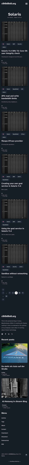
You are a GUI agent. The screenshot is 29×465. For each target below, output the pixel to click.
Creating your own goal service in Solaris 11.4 (11, 184)
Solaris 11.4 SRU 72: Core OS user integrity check (14, 52)
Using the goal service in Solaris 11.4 (12, 229)
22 (6, 296)
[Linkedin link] (9, 334)
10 (19, 293)
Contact (3, 429)
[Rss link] (12, 334)
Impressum (4, 433)
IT (2, 60)
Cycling (3, 372)
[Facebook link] (5, 334)
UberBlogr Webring (14, 461)
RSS (2, 444)
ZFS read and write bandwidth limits (10, 97)
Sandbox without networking (14, 273)
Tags (2, 421)
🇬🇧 (3, 44)
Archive (3, 418)
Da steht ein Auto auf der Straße (13, 367)
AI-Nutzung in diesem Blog (14, 401)
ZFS (22, 89)
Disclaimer (4, 437)
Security (19, 44)
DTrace (22, 134)
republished (15, 89)
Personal (4, 405)
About (3, 425)
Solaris (8, 44)
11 (22, 293)
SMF (14, 44)
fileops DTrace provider (12, 141)
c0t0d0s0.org (8, 3)
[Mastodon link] (2, 334)
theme (3, 456)
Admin (4, 47)
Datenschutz (5, 440)
